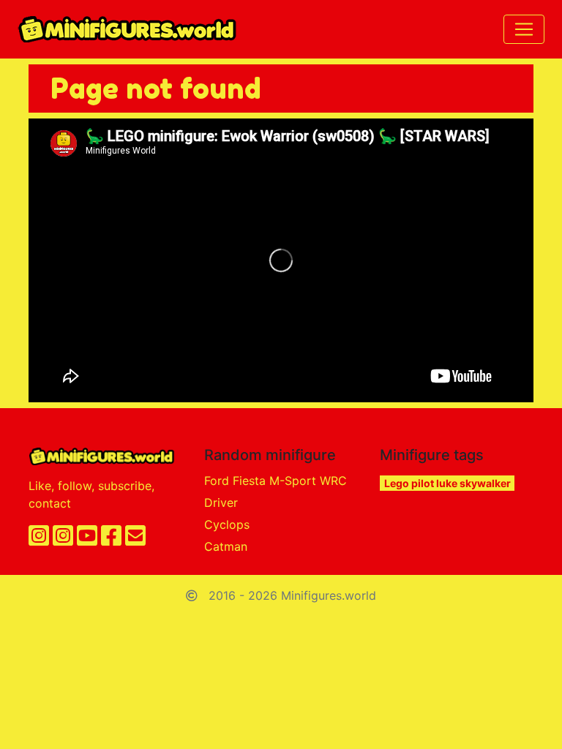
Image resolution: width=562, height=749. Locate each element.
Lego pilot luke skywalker (447, 483)
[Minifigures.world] (127, 29)
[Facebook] (111, 539)
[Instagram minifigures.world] (39, 539)
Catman (225, 546)
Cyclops (227, 524)
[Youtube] (87, 539)
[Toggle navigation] (523, 29)
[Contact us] (135, 539)
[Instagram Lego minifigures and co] (63, 539)
